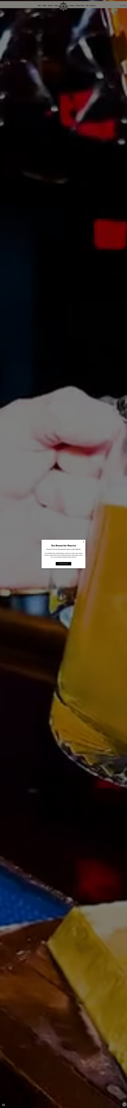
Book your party (63, 564)
